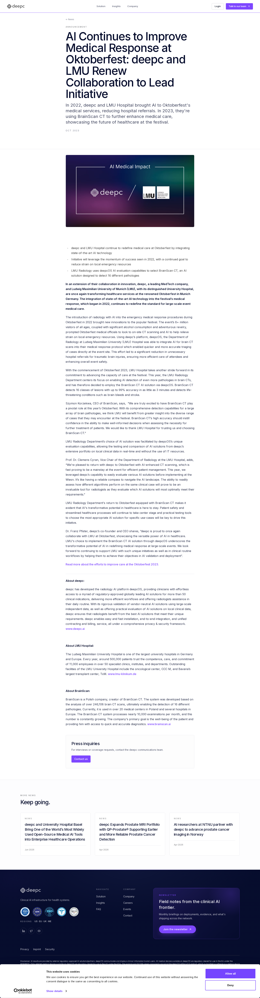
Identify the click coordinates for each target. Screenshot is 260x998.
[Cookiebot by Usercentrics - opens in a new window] (22, 991)
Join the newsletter (175, 929)
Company (132, 6)
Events (127, 909)
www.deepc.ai (75, 629)
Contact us (81, 758)
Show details (54, 991)
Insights (116, 6)
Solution (101, 6)
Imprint (37, 949)
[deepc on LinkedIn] (23, 931)
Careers (128, 902)
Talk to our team (237, 6)
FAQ (98, 909)
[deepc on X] (31, 931)
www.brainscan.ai (159, 724)
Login (218, 6)
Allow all (230, 973)
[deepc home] (16, 6)
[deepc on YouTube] (39, 931)
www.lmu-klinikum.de (122, 674)
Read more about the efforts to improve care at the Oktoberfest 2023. (112, 564)
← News (70, 19)
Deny (230, 985)
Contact (127, 915)
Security (50, 949)
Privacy (24, 949)
